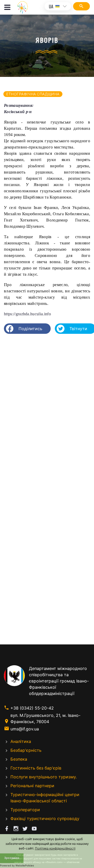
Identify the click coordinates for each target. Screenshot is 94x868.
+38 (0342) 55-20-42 (32, 708)
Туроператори (25, 809)
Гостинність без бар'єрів (35, 768)
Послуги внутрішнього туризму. (43, 776)
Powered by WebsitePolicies (17, 865)
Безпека (18, 759)
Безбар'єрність (26, 750)
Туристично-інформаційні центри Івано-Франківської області (44, 797)
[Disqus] (47, 405)
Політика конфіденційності (55, 848)
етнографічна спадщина (33, 94)
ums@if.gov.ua (24, 728)
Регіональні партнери (32, 785)
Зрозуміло (11, 858)
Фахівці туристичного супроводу (44, 818)
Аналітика (20, 741)
